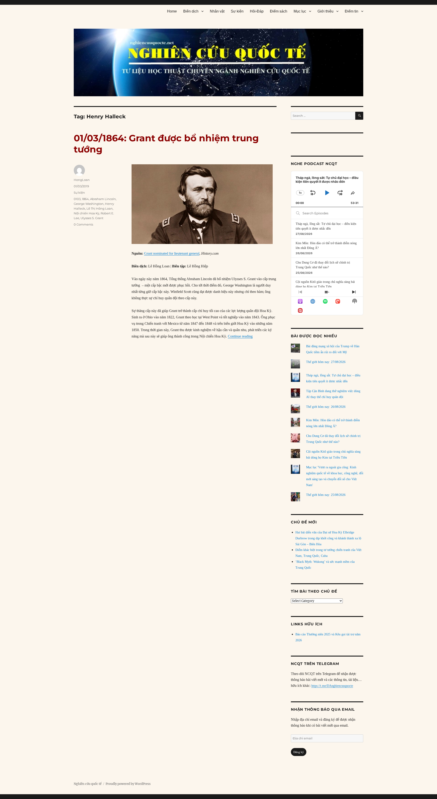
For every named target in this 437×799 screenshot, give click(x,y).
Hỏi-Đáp (257, 11)
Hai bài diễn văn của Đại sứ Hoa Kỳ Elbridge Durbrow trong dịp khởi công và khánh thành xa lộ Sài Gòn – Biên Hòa (328, 538)
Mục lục (300, 11)
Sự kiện (237, 11)
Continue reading (240, 336)
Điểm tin (351, 11)
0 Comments (83, 224)
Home (172, 11)
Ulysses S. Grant (92, 218)
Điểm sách (278, 11)
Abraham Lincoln (103, 199)
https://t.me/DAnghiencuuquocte (332, 685)
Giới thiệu (325, 11)
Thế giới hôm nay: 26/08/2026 (326, 406)
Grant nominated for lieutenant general (171, 253)
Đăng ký (298, 752)
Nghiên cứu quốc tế (88, 784)
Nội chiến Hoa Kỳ (86, 213)
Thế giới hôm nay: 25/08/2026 (326, 495)
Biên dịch (190, 11)
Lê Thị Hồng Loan (99, 208)
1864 (85, 199)
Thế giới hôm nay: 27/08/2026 (326, 362)
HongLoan (82, 180)
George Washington (89, 203)
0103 (77, 199)
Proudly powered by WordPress (128, 784)
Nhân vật (217, 11)
